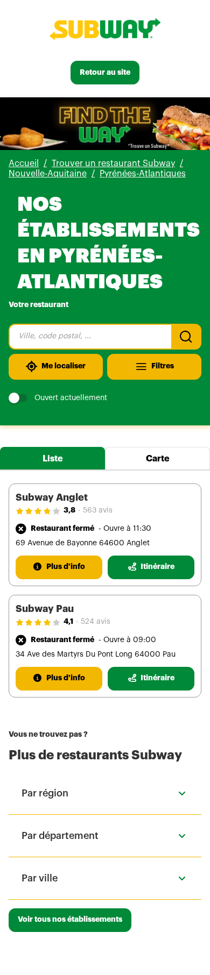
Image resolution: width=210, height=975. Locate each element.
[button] (105, 793)
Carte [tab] (158, 458)
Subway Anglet (52, 497)
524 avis (95, 621)
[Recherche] (186, 337)
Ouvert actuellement (70, 398)
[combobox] (90, 337)
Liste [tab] (53, 458)
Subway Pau (45, 609)
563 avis (98, 510)
